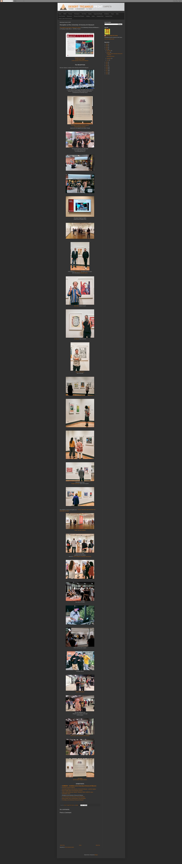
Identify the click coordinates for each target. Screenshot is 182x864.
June (108, 60)
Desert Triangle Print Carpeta (112, 35)
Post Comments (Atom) (69, 847)
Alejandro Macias (84, 272)
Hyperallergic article (66, 793)
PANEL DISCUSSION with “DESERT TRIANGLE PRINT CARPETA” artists (77, 792)
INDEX (64, 13)
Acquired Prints (108, 16)
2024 (107, 47)
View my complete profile (109, 39)
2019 (107, 67)
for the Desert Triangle (80, 59)
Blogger (96, 854)
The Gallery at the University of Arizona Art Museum (73, 799)
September (109, 58)
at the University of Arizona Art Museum (80, 60)
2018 (107, 68)
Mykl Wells (76, 305)
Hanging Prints (100, 16)
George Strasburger (75, 483)
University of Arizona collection (68, 787)
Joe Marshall (76, 338)
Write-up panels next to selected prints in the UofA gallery (74, 798)
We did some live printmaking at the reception (80, 735)
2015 (107, 73)
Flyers (112, 13)
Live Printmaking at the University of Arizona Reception (73, 796)
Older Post (98, 845)
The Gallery (80, 778)
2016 (107, 72)
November (109, 50)
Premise (70, 13)
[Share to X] (83, 805)
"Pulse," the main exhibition (80, 530)
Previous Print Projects (79, 16)
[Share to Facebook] (85, 805)
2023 (107, 49)
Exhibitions (106, 13)
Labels (93, 16)
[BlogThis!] (82, 805)
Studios (90, 13)
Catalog (88, 16)
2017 (107, 70)
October (108, 52)
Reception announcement (80, 57)
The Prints (84, 13)
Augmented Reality (98, 13)
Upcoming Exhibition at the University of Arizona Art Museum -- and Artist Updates (79, 789)
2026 (107, 44)
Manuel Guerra (78, 271)
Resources (69, 16)
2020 (107, 65)
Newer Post (62, 845)
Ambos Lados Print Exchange (65, 18)
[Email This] (81, 805)
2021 (107, 63)
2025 (107, 45)
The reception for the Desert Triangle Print (70, 27)
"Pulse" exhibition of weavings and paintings (82, 556)
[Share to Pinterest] (86, 805)
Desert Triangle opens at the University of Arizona (72, 790)
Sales (117, 13)
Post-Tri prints (62, 16)
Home (60, 13)
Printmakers (77, 13)
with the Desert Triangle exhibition (80, 779)
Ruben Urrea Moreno (80, 691)
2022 (107, 62)
